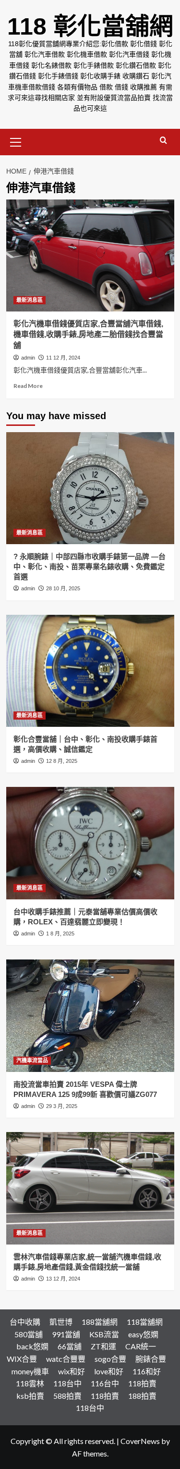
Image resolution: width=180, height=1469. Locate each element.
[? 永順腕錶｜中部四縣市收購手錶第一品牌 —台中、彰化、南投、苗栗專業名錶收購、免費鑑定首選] (90, 488)
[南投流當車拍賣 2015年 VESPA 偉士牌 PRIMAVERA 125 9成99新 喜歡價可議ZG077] (90, 1015)
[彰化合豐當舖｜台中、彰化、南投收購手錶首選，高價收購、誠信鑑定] (90, 671)
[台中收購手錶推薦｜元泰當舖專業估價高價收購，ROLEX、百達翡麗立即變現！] (90, 843)
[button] (15, 141)
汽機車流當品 (32, 1060)
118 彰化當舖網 (90, 26)
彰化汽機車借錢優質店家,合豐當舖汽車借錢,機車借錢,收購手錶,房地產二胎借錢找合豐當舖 (88, 334)
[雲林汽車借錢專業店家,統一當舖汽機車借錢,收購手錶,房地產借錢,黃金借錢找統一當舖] (90, 1188)
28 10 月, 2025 (63, 588)
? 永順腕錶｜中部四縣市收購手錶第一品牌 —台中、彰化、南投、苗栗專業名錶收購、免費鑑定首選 (89, 566)
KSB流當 (104, 1334)
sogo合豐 (110, 1358)
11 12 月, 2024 (63, 358)
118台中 (67, 1383)
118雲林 (30, 1383)
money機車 (30, 1371)
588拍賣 (67, 1395)
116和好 (146, 1371)
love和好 (108, 1371)
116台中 (105, 1383)
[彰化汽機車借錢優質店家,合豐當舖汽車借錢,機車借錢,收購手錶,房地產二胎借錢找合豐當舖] (90, 255)
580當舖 (28, 1334)
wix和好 (71, 1371)
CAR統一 (140, 1346)
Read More (28, 385)
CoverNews (140, 1440)
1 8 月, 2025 (60, 933)
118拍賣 (142, 1383)
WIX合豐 (22, 1358)
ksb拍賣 (30, 1395)
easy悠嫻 (143, 1334)
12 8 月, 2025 (61, 761)
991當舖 (66, 1334)
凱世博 (60, 1321)
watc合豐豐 (65, 1358)
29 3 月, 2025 (61, 1106)
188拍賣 (142, 1395)
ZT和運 (103, 1346)
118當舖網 (145, 1321)
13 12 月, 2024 (63, 1279)
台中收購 (25, 1321)
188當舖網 (100, 1321)
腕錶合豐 (150, 1358)
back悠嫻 (32, 1346)
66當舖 (70, 1346)
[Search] (163, 140)
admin (28, 358)
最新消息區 (29, 300)
